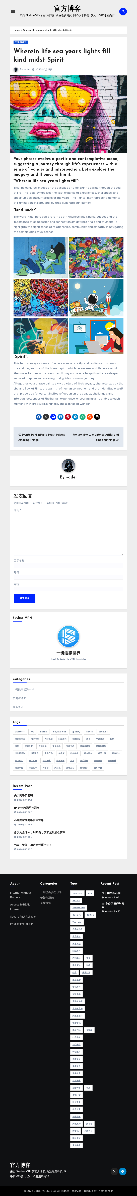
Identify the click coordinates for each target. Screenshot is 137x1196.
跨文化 (57, 768)
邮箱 (16, 572)
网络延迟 (19, 760)
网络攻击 (33, 760)
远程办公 (70, 768)
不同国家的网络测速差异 (28, 820)
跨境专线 (19, 768)
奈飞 (88, 739)
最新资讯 (18, 707)
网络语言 (47, 760)
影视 (112, 739)
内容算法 (49, 739)
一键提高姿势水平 (23, 689)
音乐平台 (98, 768)
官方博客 (67, 9)
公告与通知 (21, 42)
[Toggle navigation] (13, 11)
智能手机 (70, 746)
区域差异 (62, 739)
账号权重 (112, 760)
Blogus (88, 1190)
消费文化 (35, 753)
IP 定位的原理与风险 (26, 808)
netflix (43, 732)
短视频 (61, 753)
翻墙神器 (60, 760)
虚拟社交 (84, 760)
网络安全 (116, 753)
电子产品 (49, 753)
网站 (16, 584)
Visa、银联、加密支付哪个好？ (33, 845)
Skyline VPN (59, 732)
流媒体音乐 (101, 746)
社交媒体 (74, 753)
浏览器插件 (20, 753)
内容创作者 (20, 739)
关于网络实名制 (23, 795)
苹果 (72, 760)
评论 (17, 510)
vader (27, 69)
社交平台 (88, 753)
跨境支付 (33, 768)
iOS (32, 732)
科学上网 (102, 753)
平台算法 (100, 739)
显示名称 (19, 560)
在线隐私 (76, 739)
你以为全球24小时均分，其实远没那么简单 (39, 832)
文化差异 (56, 746)
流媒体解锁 (85, 746)
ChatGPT (20, 732)
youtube (103, 732)
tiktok (89, 732)
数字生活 (43, 746)
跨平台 (46, 768)
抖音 (17, 746)
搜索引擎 (29, 746)
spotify (76, 732)
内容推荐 (35, 739)
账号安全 (98, 760)
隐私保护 (84, 768)
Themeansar (105, 1190)
